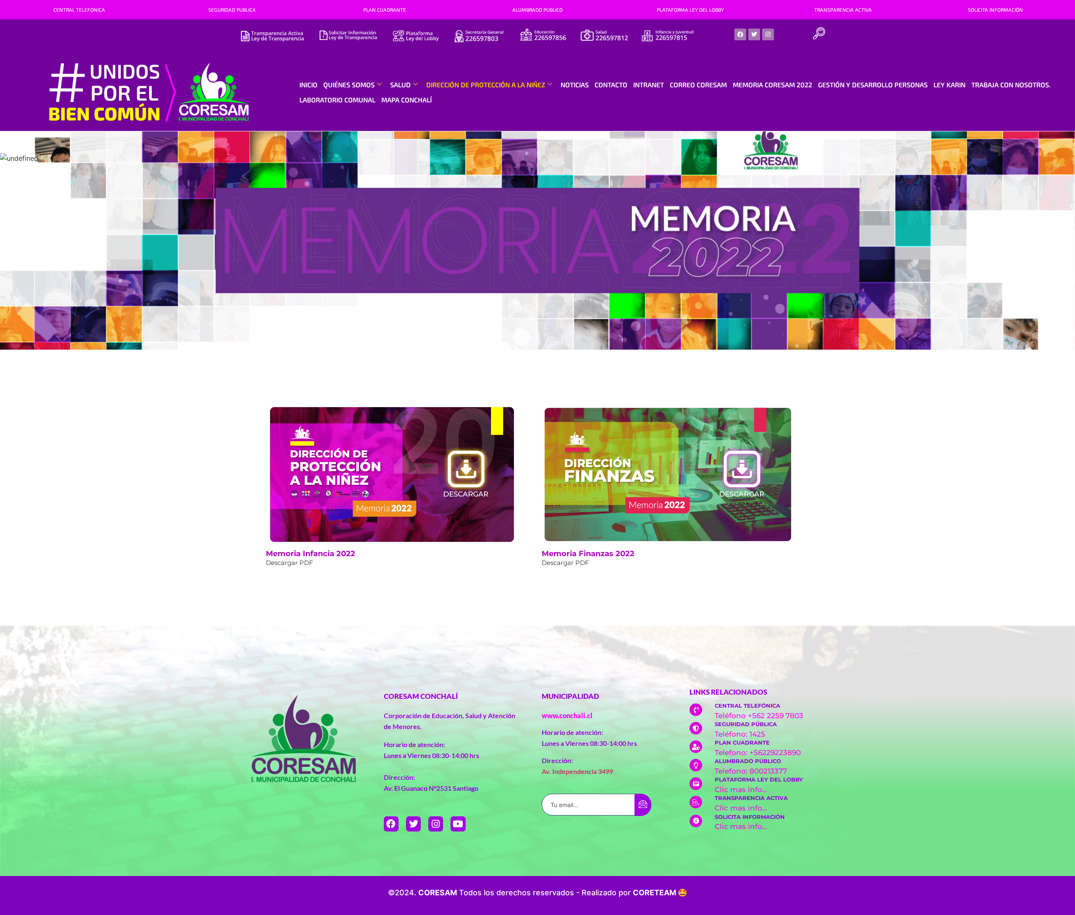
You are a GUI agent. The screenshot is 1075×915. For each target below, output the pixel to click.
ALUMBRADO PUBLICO (537, 10)
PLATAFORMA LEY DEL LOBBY (690, 10)
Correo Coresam (698, 85)
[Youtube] (458, 823)
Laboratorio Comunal (337, 100)
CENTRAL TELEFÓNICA (747, 705)
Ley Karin (949, 85)
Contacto (611, 85)
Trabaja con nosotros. (1011, 85)
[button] (819, 34)
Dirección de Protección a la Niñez (485, 85)
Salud (400, 85)
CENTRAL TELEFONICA (79, 10)
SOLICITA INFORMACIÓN (995, 10)
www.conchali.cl (567, 715)
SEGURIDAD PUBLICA (232, 10)
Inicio (308, 85)
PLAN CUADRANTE (384, 10)
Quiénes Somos (349, 85)
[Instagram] (768, 34)
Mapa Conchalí (406, 100)
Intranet (648, 85)
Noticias (575, 85)
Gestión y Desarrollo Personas (873, 85)
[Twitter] (754, 34)
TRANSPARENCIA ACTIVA (843, 10)
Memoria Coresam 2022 (772, 85)
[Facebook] (740, 34)
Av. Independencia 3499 (577, 771)
